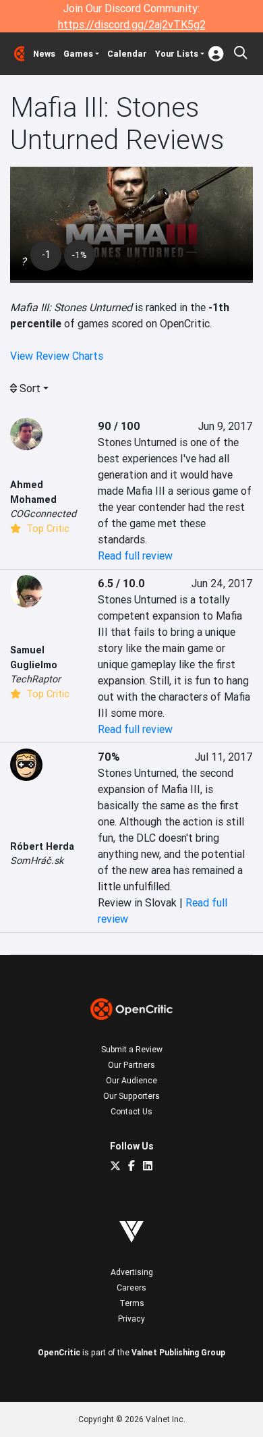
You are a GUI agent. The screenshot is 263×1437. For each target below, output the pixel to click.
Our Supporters (131, 1096)
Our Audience (131, 1080)
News (44, 53)
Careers (131, 1287)
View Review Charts (56, 355)
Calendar (127, 53)
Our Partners (131, 1065)
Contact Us (131, 1111)
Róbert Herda (42, 846)
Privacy (131, 1318)
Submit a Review (132, 1049)
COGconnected (43, 514)
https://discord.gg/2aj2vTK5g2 (132, 24)
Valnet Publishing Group (178, 1352)
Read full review (135, 555)
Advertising (132, 1272)
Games (78, 53)
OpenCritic (59, 1352)
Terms (131, 1303)
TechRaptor (35, 679)
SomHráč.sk (36, 861)
